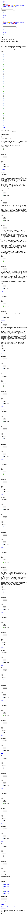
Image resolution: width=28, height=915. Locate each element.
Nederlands (10, 6)
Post (6, 146)
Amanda (2, 353)
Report (5, 156)
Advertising (3, 908)
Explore (5, 2)
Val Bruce (2, 263)
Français (22, 5)
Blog (2, 906)
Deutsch (11, 5)
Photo (2, 141)
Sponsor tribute (4, 879)
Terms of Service (14, 906)
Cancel (2, 146)
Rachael (2, 291)
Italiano (6, 4)
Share (14, 131)
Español (17, 5)
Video (2, 144)
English (6, 5)
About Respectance (23, 906)
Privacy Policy (7, 906)
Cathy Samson (3, 151)
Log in (4, 15)
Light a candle (4, 898)
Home (4, 1)
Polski (16, 6)
